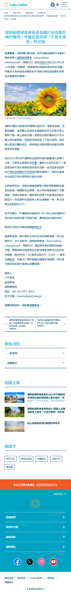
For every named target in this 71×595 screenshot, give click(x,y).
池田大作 (44, 62)
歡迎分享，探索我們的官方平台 (35, 484)
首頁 (6, 12)
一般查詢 (50, 578)
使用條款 (21, 578)
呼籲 (34, 162)
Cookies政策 (35, 578)
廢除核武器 (26, 458)
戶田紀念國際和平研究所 (20, 172)
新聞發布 (42, 12)
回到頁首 (58, 494)
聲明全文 (37, 227)
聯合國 (9, 466)
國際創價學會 (24, 57)
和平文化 (10, 458)
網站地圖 (8, 578)
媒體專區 (29, 12)
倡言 (12, 259)
